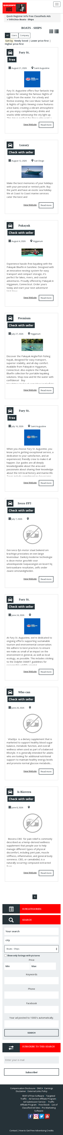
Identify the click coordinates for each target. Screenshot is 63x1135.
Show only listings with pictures (23, 955)
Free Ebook (44, 1104)
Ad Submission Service (34, 1101)
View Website (30, 124)
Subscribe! (31, 1072)
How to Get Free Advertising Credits (36, 1130)
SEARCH (31, 1032)
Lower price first (40, 40)
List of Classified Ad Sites (40, 1106)
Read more (46, 124)
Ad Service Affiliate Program (42, 1098)
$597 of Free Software (33, 1095)
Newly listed (21, 40)
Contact (13, 1130)
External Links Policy (37, 1091)
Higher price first (14, 43)
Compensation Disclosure (22, 1088)
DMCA (40, 1088)
